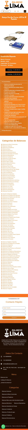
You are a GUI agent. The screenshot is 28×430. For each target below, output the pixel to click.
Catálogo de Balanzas (6, 380)
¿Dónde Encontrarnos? (6, 382)
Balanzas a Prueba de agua (8, 412)
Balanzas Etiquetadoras (19, 403)
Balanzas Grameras (6, 391)
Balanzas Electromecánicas (8, 418)
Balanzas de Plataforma (7, 397)
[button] (14, 81)
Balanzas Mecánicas (7, 403)
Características (6, 81)
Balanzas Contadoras (7, 409)
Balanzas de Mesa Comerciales (9, 394)
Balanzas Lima (4, 377)
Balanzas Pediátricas (7, 415)
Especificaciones (7, 130)
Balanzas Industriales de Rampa (9, 406)
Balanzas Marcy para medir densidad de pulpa (12, 400)
